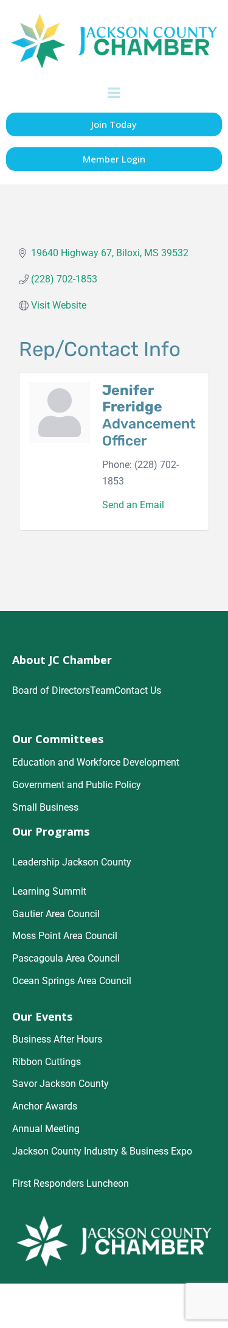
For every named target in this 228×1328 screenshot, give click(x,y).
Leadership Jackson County (71, 862)
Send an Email (133, 505)
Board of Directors (51, 690)
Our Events (42, 1016)
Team (102, 690)
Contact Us (137, 690)
